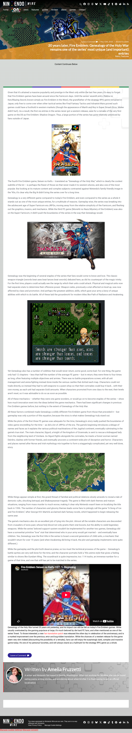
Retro (117, 56)
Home (5, 9)
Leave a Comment (88, 42)
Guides (45, 9)
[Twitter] (100, 4)
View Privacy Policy (35, 725)
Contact (82, 9)
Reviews (54, 9)
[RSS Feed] (128, 4)
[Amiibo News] (15, 10)
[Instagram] (89, 4)
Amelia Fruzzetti (122, 42)
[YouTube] (105, 4)
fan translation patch (53, 633)
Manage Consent (30, 730)
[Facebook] (84, 4)
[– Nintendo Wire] (19, 3)
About (63, 9)
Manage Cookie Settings (53, 725)
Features (35, 9)
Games (72, 9)
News (26, 9)
